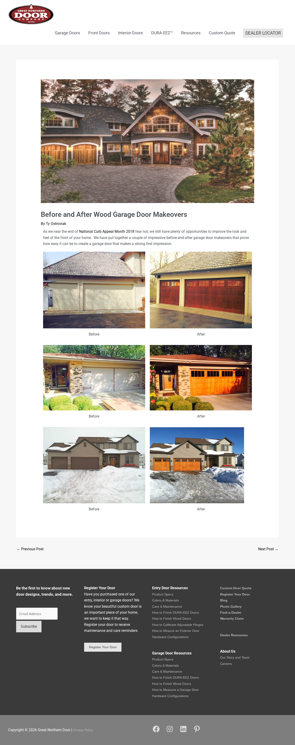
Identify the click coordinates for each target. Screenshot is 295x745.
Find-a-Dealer (230, 612)
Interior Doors (130, 32)
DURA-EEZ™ (162, 32)
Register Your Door (235, 594)
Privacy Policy (83, 730)
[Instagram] (170, 732)
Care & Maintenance (167, 606)
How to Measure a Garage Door (175, 690)
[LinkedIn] (183, 732)
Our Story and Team (235, 657)
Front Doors (99, 32)
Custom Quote (222, 32)
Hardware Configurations (170, 637)
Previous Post (30, 549)
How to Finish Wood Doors (171, 618)
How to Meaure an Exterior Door (175, 631)
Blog (223, 600)
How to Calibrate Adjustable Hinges (177, 625)
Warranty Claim (232, 618)
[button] (263, 33)
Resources (191, 32)
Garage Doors (67, 32)
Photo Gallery (231, 606)
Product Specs (162, 594)
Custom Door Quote (235, 588)
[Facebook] (156, 732)
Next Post (268, 549)
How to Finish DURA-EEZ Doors (175, 612)
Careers (226, 663)
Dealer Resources (234, 635)
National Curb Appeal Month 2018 (106, 231)
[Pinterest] (197, 732)
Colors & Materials (165, 600)
